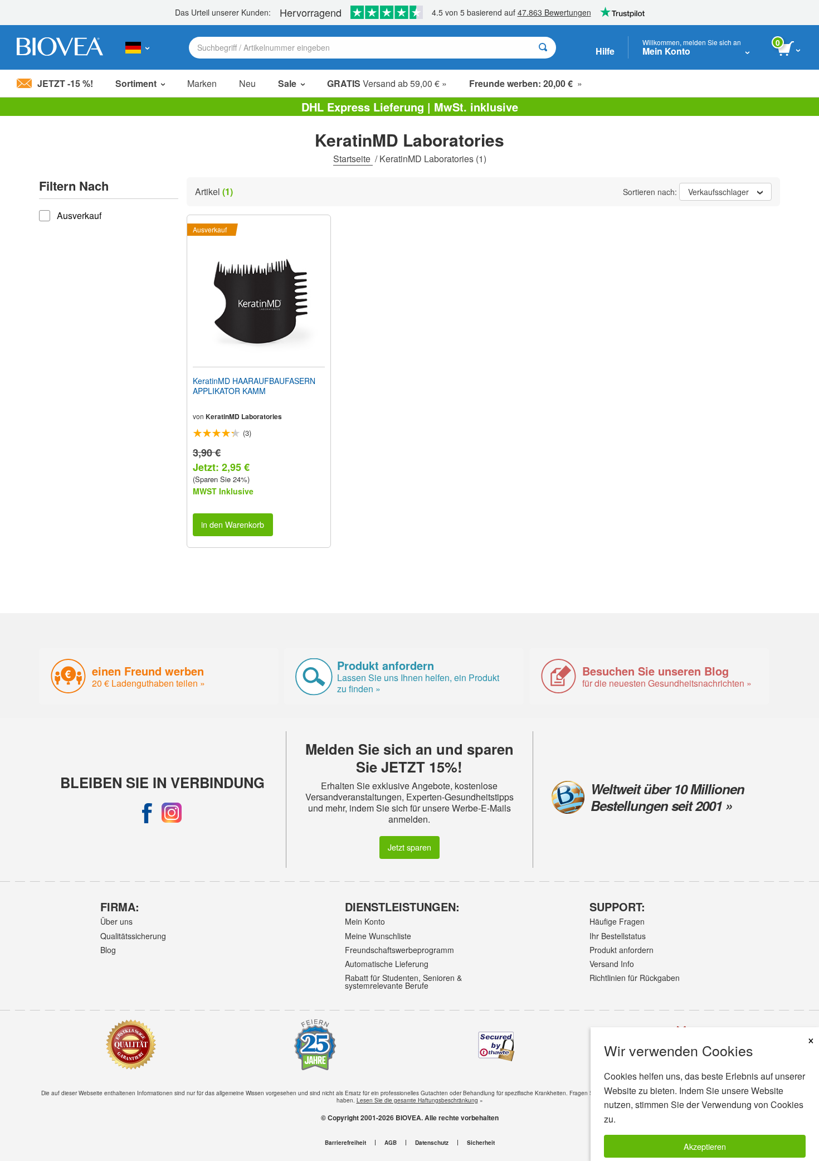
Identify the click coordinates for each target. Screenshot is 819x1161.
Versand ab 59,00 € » (387, 83)
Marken (202, 83)
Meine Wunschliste (378, 935)
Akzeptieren (705, 1146)
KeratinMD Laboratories (244, 416)
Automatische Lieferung (386, 963)
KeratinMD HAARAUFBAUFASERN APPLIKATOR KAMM (254, 386)
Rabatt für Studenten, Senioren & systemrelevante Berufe (403, 981)
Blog (108, 949)
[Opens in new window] (147, 812)
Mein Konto (365, 921)
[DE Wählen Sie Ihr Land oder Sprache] (137, 47)
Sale (287, 83)
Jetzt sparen (409, 847)
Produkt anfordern (621, 949)
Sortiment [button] (136, 83)
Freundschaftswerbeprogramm (399, 949)
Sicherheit (481, 1142)
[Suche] (543, 48)
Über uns (116, 921)
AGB (390, 1142)
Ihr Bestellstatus (617, 935)
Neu (247, 83)
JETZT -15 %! (65, 83)
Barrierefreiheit (345, 1142)
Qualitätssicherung (133, 935)
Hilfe (605, 51)
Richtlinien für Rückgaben (634, 977)
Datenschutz (431, 1142)
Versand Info (611, 963)
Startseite (353, 158)
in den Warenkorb (232, 524)
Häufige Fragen (617, 921)
